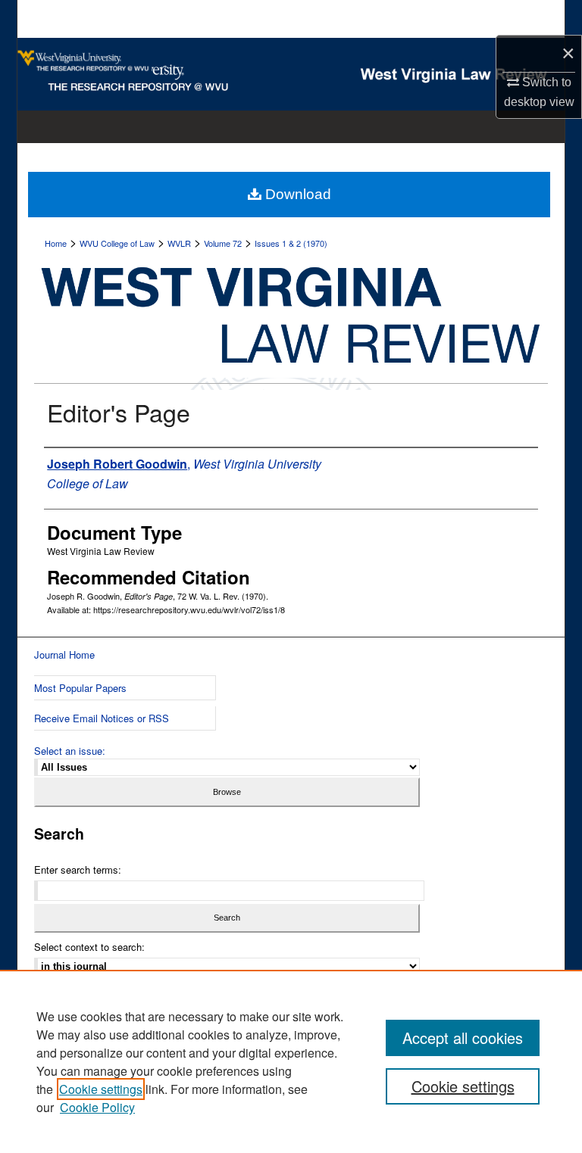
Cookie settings (100, 1089)
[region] (291, 1061)
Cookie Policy (97, 1107)
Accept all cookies (462, 1038)
